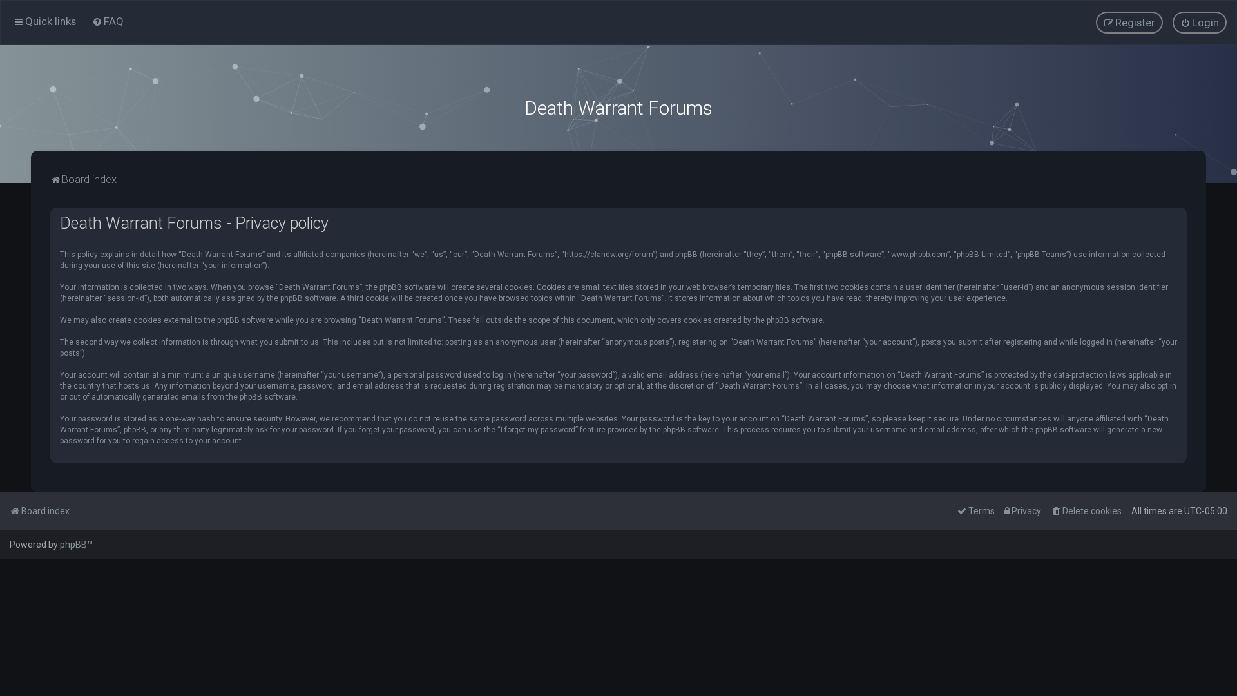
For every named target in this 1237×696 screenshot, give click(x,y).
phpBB (73, 544)
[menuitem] (108, 21)
